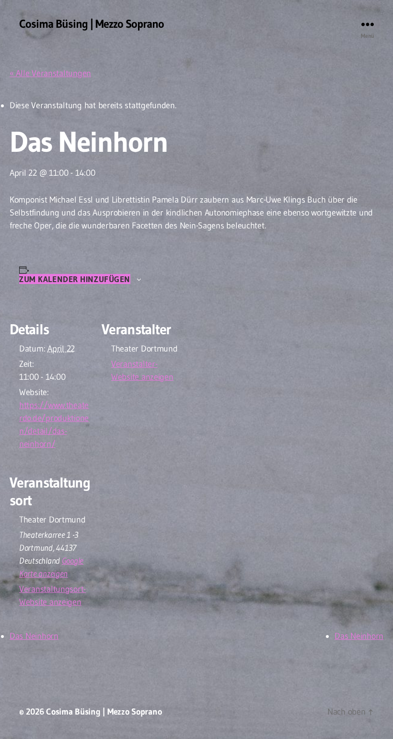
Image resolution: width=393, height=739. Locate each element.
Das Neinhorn (34, 636)
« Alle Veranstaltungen (50, 73)
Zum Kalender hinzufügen (74, 279)
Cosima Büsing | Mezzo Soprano (91, 24)
